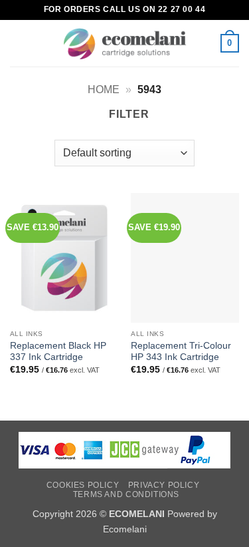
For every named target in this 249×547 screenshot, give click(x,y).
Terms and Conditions (126, 494)
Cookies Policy (83, 485)
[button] (18, 43)
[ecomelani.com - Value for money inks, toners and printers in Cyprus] (124, 44)
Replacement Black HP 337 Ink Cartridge (58, 352)
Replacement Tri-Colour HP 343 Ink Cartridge (181, 352)
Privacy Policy (164, 485)
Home (104, 89)
